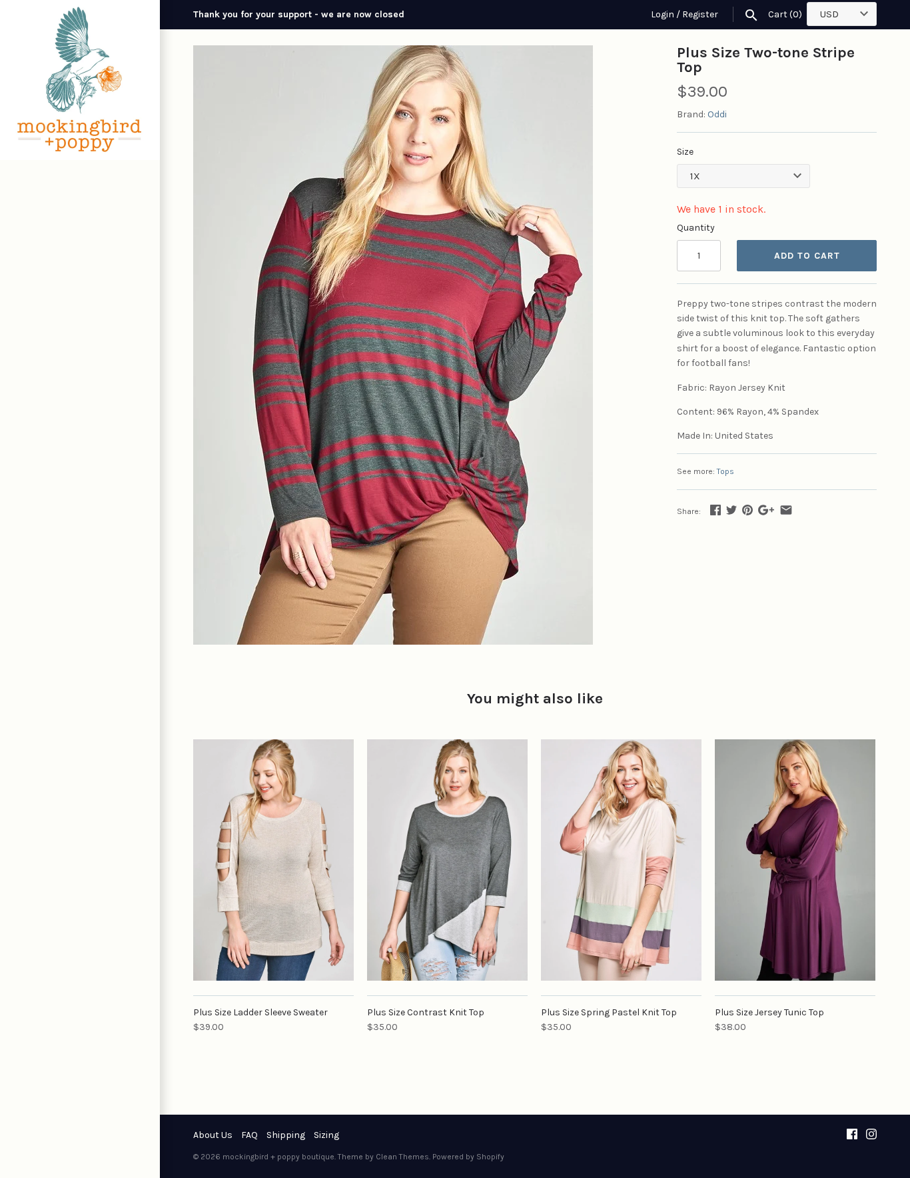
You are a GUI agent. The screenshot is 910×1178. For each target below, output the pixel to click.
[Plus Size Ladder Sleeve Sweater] (273, 860)
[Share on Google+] (766, 509)
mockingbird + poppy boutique (278, 1156)
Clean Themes (402, 1156)
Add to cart (807, 255)
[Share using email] (786, 509)
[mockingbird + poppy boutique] (80, 80)
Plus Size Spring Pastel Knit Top (609, 1012)
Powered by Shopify (468, 1156)
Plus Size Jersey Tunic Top (769, 1012)
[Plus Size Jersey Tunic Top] (795, 860)
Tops (725, 471)
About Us (212, 1135)
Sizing (326, 1135)
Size (685, 151)
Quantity (696, 227)
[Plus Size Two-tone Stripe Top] (393, 52)
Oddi (717, 114)
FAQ (249, 1135)
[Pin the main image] (747, 509)
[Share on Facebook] (715, 509)
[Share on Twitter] (731, 509)
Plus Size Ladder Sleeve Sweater (260, 1012)
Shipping (285, 1135)
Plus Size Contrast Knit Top (425, 1012)
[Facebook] (852, 1135)
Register (700, 14)
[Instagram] (871, 1135)
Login (662, 14)
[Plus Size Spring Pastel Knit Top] (621, 860)
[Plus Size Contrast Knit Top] (447, 860)
